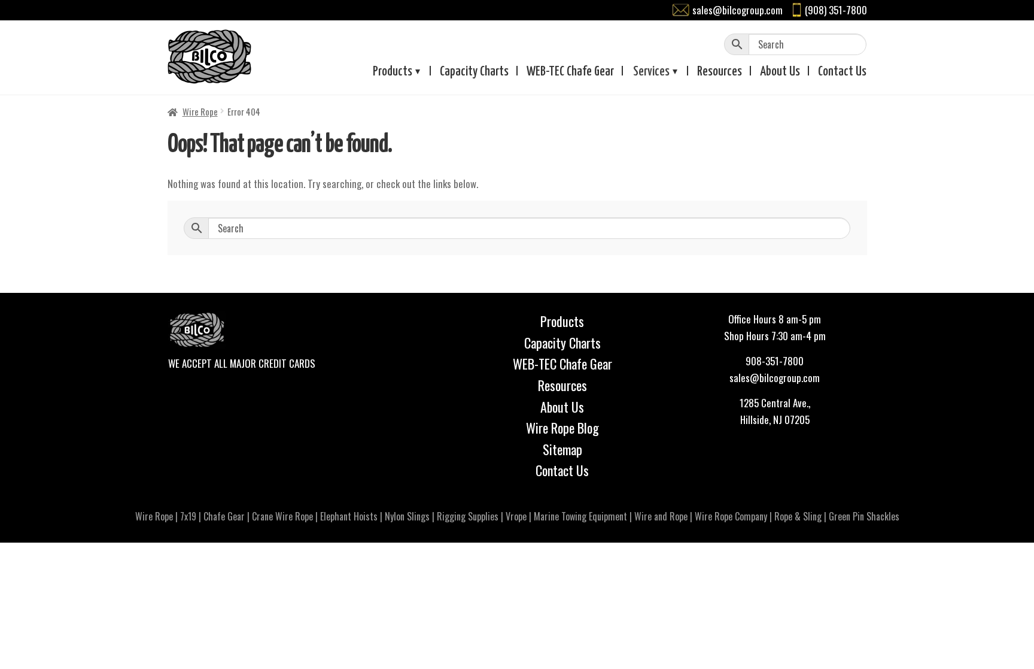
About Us (562, 406)
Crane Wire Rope (282, 516)
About (780, 71)
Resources (719, 71)
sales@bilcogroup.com (737, 9)
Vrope (516, 516)
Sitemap (562, 449)
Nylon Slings (407, 516)
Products (392, 71)
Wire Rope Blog (562, 427)
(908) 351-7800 (836, 9)
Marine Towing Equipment (580, 516)
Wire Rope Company (731, 516)
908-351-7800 (775, 360)
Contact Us (562, 470)
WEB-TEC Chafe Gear (562, 363)
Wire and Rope (661, 516)
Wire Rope (200, 111)
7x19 (188, 516)
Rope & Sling (798, 516)
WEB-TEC (570, 71)
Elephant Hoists (349, 516)
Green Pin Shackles (864, 516)
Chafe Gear (224, 516)
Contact (842, 71)
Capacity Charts (474, 71)
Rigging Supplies (467, 516)
